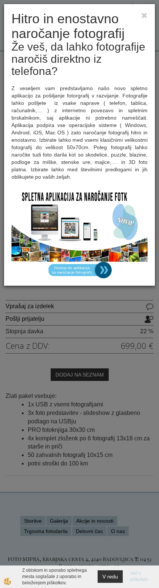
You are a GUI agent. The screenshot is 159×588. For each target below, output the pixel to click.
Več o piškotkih (139, 576)
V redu (110, 577)
